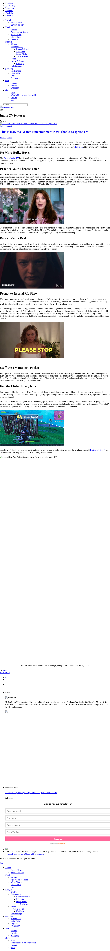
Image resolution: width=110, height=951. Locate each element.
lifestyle (8, 42)
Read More (5, 672)
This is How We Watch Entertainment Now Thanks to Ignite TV (44, 131)
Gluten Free (16, 37)
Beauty (14, 85)
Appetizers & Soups (19, 32)
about (7, 90)
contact (14, 97)
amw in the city (17, 25)
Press (13, 93)
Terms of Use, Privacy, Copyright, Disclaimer (24, 854)
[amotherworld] (7, 107)
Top (1, 863)
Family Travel (17, 22)
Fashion (14, 83)
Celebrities (20, 51)
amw (5, 670)
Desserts (14, 39)
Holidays (20, 63)
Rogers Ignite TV (11, 158)
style (7, 80)
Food (7, 27)
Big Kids (14, 76)
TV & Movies (22, 56)
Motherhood (16, 71)
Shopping (15, 88)
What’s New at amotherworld (23, 95)
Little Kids (15, 73)
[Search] (1, 105)
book (13, 100)
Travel (8, 20)
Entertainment (17, 46)
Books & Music (23, 49)
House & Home (17, 61)
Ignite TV (79, 147)
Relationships (16, 66)
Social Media (21, 54)
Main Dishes (16, 34)
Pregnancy (15, 78)
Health (13, 59)
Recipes (14, 30)
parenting (9, 68)
